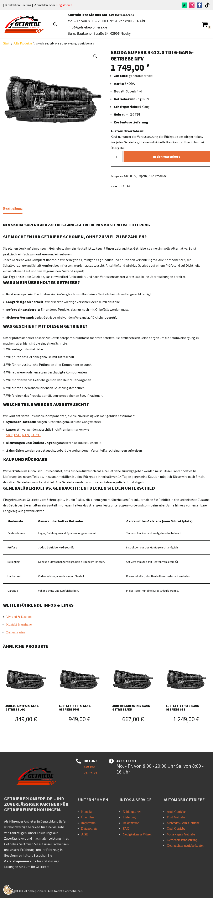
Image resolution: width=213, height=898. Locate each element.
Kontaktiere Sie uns (18, 5)
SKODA (130, 176)
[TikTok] (207, 5)
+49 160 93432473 (121, 15)
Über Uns (87, 817)
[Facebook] (199, 5)
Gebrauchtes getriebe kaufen (185, 845)
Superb (142, 176)
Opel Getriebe (176, 828)
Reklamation (131, 823)
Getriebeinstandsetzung (182, 840)
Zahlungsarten (15, 632)
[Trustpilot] (184, 5)
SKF (9, 435)
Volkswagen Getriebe (181, 834)
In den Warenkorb (166, 156)
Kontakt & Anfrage (19, 624)
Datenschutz (89, 828)
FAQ (126, 828)
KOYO (36, 435)
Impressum (88, 823)
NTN (25, 435)
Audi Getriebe (176, 811)
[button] (95, 56)
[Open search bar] (55, 24)
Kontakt (86, 811)
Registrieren (64, 5)
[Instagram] (191, 5)
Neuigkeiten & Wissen (137, 834)
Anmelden (41, 5)
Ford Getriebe (176, 817)
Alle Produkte (23, 43)
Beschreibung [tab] (12, 208)
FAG (17, 435)
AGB (84, 834)
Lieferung (129, 817)
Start (6, 43)
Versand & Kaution (19, 616)
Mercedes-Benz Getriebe (183, 823)
